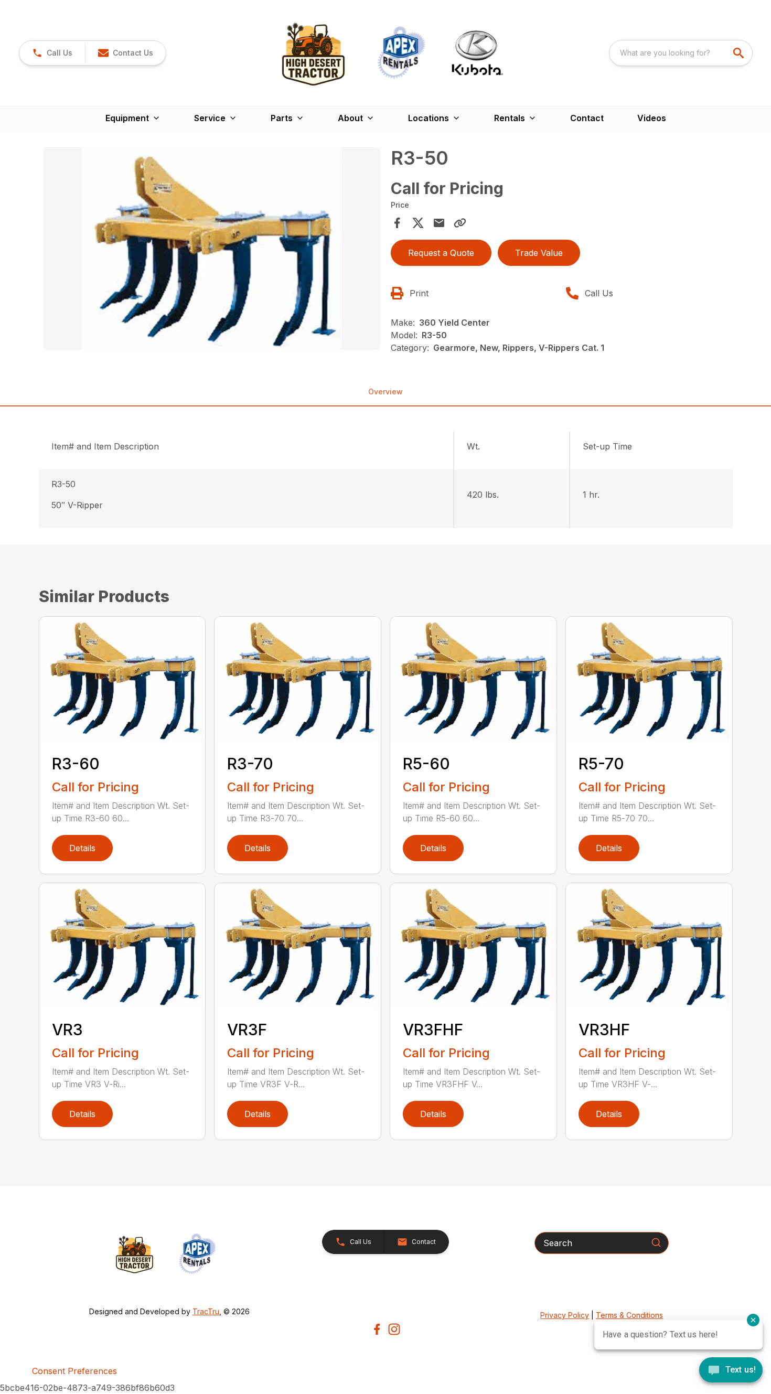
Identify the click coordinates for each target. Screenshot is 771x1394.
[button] (52, 53)
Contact (587, 118)
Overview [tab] (385, 391)
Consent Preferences (74, 1371)
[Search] (656, 1242)
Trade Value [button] (539, 253)
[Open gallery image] (212, 248)
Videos (651, 118)
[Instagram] (394, 1329)
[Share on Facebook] (397, 223)
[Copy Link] (460, 223)
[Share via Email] (439, 223)
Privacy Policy (564, 1315)
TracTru (205, 1311)
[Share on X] (418, 223)
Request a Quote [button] (441, 253)
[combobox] (680, 53)
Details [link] (82, 848)
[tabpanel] (212, 250)
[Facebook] (376, 1329)
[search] (739, 53)
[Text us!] (731, 1371)
